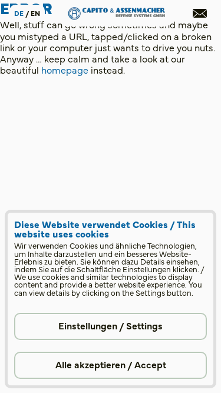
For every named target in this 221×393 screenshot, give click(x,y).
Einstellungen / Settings (110, 325)
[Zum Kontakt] (200, 13)
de (19, 13)
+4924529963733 (74, 204)
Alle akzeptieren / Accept (110, 364)
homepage (64, 69)
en (35, 13)
